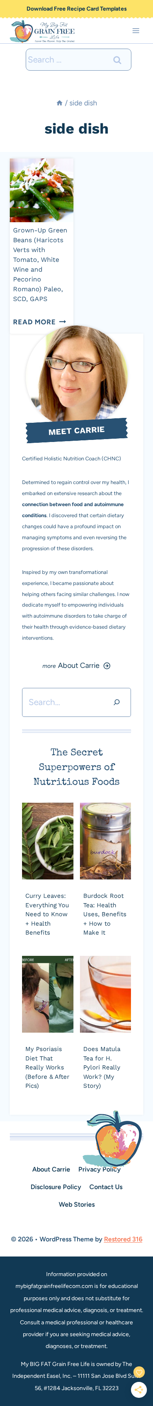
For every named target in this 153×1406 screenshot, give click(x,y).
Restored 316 (123, 1239)
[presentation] (41, 190)
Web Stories (77, 1204)
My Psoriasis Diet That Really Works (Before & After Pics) (47, 1067)
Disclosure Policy (56, 1187)
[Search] (116, 702)
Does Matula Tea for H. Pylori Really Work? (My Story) (101, 1067)
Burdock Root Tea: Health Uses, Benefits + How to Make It (104, 914)
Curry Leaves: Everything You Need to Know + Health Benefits (47, 914)
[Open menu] (135, 31)
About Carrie (51, 1169)
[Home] (59, 102)
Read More (39, 322)
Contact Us (105, 1187)
